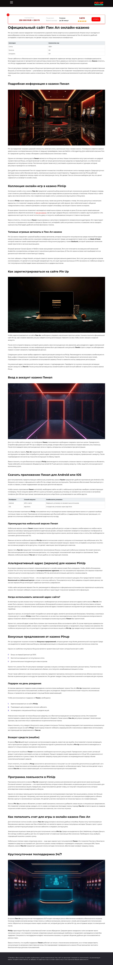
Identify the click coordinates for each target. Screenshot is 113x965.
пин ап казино (41, 213)
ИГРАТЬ (96, 19)
